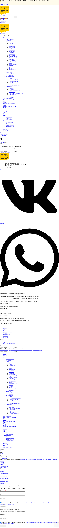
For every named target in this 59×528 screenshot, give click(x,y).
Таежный (11, 75)
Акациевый (11, 59)
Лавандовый (12, 51)
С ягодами (11, 89)
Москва (2, 471)
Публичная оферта (37, 350)
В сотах (10, 78)
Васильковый (12, 46)
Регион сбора (9, 72)
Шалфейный (12, 54)
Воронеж (2, 483)
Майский (11, 68)
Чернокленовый (13, 64)
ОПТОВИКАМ (4, 18)
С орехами (11, 88)
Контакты (5, 337)
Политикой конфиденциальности (28, 459)
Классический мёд (10, 39)
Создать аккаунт (4, 458)
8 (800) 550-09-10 (4, 4)
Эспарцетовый (12, 69)
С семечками (12, 92)
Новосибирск (3, 476)
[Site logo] (4, 14)
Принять (2, 462)
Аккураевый (12, 60)
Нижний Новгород (4, 478)
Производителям (10, 123)
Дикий (10, 48)
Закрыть (2, 450)
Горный (10, 44)
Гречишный (11, 43)
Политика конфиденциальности (8, 350)
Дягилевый (11, 70)
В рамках (11, 82)
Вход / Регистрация (7, 447)
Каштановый (12, 55)
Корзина (5, 333)
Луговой (11, 67)
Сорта (7, 41)
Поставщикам (9, 122)
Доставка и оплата (7, 332)
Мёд (4, 342)
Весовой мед (9, 40)
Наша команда (9, 119)
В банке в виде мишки (14, 83)
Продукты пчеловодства (9, 343)
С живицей (11, 97)
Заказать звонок (4, 132)
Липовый (11, 65)
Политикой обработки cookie (44, 459)
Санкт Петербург (4, 473)
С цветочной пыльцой (14, 90)
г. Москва (2, 15)
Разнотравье (12, 47)
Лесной (10, 63)
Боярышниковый (13, 56)
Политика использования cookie (24, 350)
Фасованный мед (10, 76)
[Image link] (4, 160)
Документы (8, 118)
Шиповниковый (13, 57)
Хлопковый (11, 52)
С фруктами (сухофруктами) (16, 93)
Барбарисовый (12, 61)
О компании (9, 117)
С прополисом (12, 94)
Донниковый (12, 50)
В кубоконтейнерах (13, 81)
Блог (4, 329)
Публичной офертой (9, 504)
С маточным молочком (14, 96)
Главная (2, 142)
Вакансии (8, 127)
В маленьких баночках (14, 85)
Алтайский (11, 73)
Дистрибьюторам (10, 125)
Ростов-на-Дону (4, 481)
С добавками (9, 86)
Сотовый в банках (16, 80)
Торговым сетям (10, 126)
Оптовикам (3, 135)
